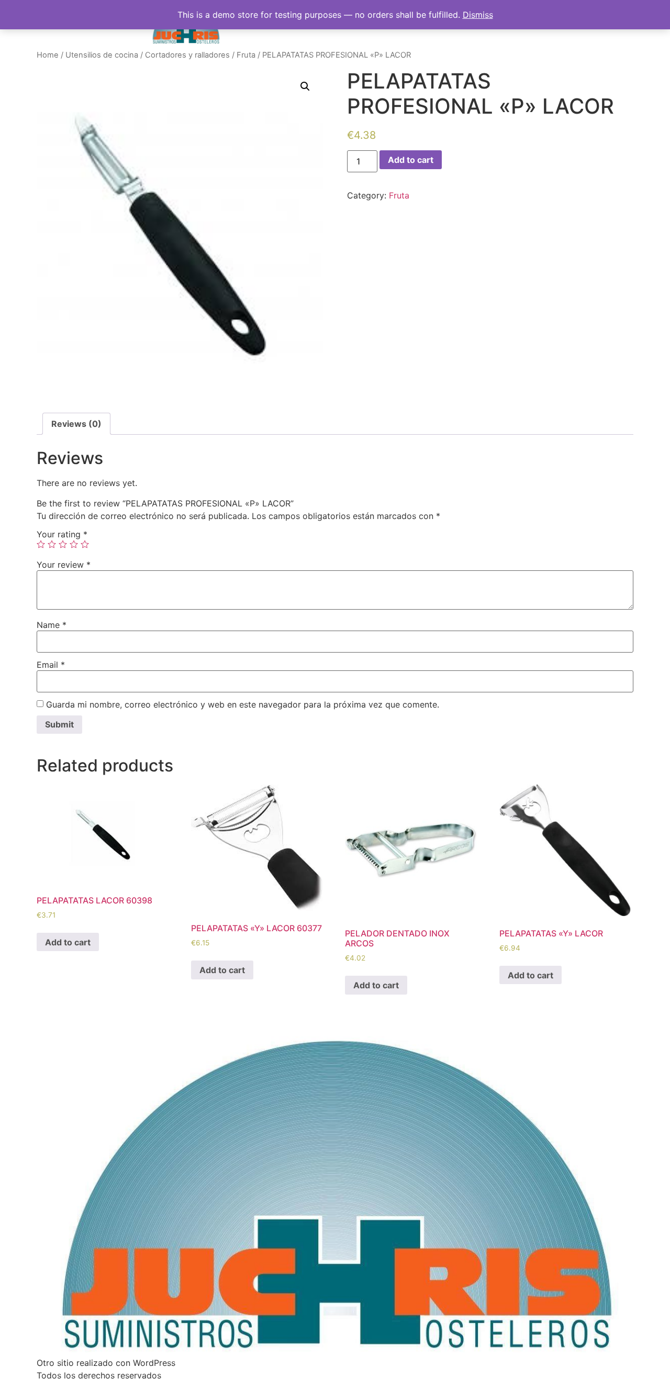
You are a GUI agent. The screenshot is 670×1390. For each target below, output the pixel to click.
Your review (64, 564)
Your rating (62, 534)
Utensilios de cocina (101, 55)
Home (48, 55)
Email (51, 664)
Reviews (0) (76, 423)
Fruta (246, 55)
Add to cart (410, 160)
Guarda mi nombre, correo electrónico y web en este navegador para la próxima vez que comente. (242, 704)
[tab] (76, 424)
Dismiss (478, 14)
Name (51, 625)
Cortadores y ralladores (187, 55)
